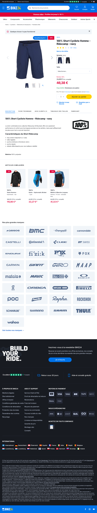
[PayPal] (84, 394)
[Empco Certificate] (51, 426)
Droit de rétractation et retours (35, 396)
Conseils (27, 431)
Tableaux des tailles (59, 111)
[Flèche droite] (23, 179)
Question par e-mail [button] (84, 103)
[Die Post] (68, 413)
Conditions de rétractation (11, 407)
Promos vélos (38, 14)
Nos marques (29, 417)
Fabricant (75, 111)
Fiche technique (24, 111)
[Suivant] (52, 57)
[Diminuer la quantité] (58, 96)
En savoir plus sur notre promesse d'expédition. (64, 487)
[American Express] (68, 394)
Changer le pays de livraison (28, 469)
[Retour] (7, 57)
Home (7, 24)
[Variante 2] (68, 60)
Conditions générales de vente (13, 403)
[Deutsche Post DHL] (51, 413)
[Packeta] (92, 413)
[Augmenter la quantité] (63, 96)
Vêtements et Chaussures (24, 24)
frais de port (44, 460)
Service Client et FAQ (31, 393)
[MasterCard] (51, 394)
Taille (58, 67)
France (87, 92)
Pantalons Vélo (36, 24)
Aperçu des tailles (62, 51)
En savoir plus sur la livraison (51, 482)
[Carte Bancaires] (76, 394)
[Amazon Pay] (92, 394)
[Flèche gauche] (8, 179)
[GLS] (76, 413)
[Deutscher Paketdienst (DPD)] (60, 413)
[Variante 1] (60, 60)
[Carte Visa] (60, 394)
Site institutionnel (8, 396)
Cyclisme (12, 24)
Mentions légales (8, 393)
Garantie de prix (30, 424)
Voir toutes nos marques (12, 330)
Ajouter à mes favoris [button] (64, 103)
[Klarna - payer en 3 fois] (51, 401)
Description (10, 111)
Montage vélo (29, 427)
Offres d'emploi (7, 400)
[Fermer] (89, 31)
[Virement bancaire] (60, 401)
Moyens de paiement (31, 407)
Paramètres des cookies (10, 413)
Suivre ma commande (32, 410)
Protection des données (10, 410)
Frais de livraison (30, 403)
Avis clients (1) (41, 111)
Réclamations (29, 400)
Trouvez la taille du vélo (32, 413)
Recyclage (6, 417)
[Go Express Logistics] (84, 413)
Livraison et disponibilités (33, 420)
